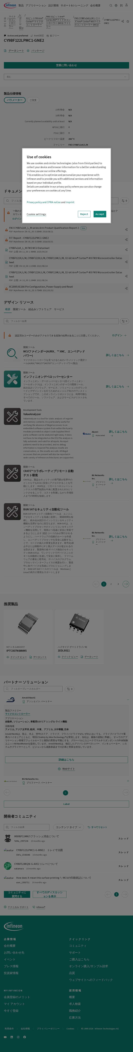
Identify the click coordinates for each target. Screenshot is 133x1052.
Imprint (70, 202)
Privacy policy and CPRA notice (44, 202)
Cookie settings (36, 214)
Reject (84, 214)
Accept (100, 214)
